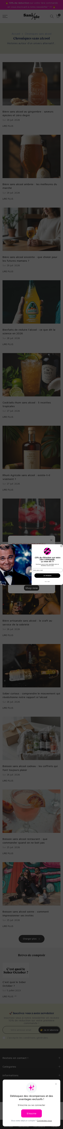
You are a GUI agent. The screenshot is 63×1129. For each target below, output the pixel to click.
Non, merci (47, 581)
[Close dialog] (61, 546)
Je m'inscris (47, 575)
